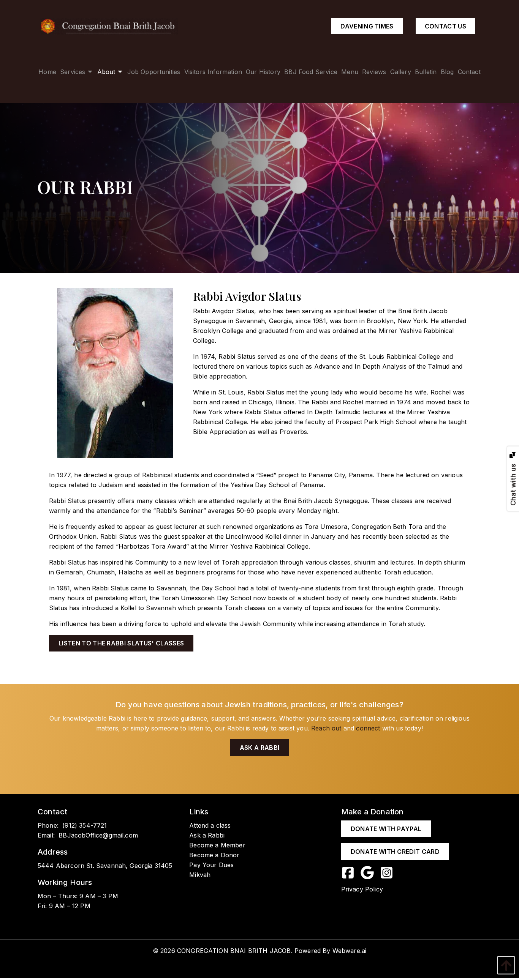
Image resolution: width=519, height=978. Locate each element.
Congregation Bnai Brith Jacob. (235, 950)
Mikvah (199, 875)
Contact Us (445, 26)
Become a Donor (214, 855)
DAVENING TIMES (366, 26)
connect (368, 728)
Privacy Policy (362, 889)
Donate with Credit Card (395, 851)
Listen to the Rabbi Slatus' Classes (121, 643)
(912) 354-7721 (84, 825)
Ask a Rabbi (260, 747)
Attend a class (210, 825)
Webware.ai (349, 950)
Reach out (326, 728)
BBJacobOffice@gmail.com (98, 835)
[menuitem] (47, 71)
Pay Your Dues (211, 865)
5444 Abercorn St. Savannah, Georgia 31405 (105, 865)
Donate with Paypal (386, 829)
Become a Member (217, 845)
